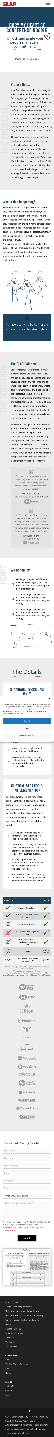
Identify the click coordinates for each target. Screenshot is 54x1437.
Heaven (8, 1324)
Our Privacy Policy (19, 1420)
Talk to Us (9, 1386)
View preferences (27, 735)
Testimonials (11, 1346)
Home (8, 1373)
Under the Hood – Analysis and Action (22, 1311)
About (8, 1359)
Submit (27, 1238)
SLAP (14, 1416)
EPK (7, 1368)
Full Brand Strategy (14, 1333)
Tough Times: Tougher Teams (18, 1306)
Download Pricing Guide (27, 58)
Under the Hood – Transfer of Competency (24, 1315)
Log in (33, 1420)
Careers (8, 1390)
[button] (49, 698)
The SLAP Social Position (16, 1364)
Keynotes (9, 1337)
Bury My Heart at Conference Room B (22, 1320)
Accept (27, 721)
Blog (7, 1395)
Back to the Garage (14, 1328)
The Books (10, 1342)
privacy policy (9, 1230)
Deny (27, 728)
